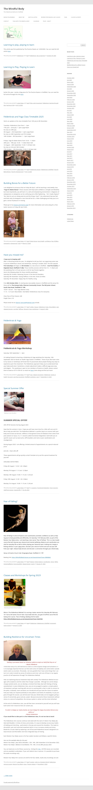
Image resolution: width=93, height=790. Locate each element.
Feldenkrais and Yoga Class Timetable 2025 (24, 116)
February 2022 (71, 99)
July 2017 (69, 151)
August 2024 (70, 84)
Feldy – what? (47, 21)
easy (31, 375)
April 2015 (69, 199)
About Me (21, 17)
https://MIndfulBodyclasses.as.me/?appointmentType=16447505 (23, 619)
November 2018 (71, 134)
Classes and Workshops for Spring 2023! (22, 575)
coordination (46, 562)
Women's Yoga (28, 309)
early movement (37, 103)
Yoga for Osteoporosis (17, 172)
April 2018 (69, 145)
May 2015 (69, 197)
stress (25, 764)
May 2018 (69, 143)
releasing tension (8, 309)
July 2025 (69, 80)
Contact (6, 21)
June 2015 (69, 195)
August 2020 (70, 115)
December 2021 (71, 104)
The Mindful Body (14, 8)
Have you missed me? (14, 254)
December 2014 (71, 208)
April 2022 (69, 97)
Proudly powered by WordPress (11, 782)
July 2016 (69, 169)
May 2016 (69, 173)
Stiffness (21, 309)
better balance (39, 562)
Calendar (36, 21)
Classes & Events (76, 17)
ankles (32, 307)
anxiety (32, 762)
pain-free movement (18, 377)
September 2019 (71, 130)
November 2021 (71, 106)
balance (32, 562)
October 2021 (70, 108)
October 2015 (70, 186)
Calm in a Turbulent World (42, 762)
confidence (48, 241)
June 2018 (69, 141)
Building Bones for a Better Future (19, 183)
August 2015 (70, 191)
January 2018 (70, 147)
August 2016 (70, 167)
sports (33, 564)
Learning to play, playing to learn (19, 44)
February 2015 (71, 204)
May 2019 (69, 132)
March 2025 (70, 82)
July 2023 (69, 89)
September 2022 (71, 95)
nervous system (8, 764)
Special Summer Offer (14, 388)
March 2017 (70, 160)
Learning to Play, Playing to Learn (19, 67)
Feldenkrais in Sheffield (47, 169)
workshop (33, 377)
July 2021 (69, 110)
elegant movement (38, 375)
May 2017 (69, 156)
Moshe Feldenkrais (9, 17)
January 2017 (70, 162)
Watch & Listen (32, 17)
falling (56, 562)
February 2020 (71, 125)
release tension (26, 564)
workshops (35, 309)
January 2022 (70, 102)
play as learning (41, 55)
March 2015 (70, 201)
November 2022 (71, 93)
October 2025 (70, 78)
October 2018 (70, 136)
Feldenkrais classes (35, 169)
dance (52, 562)
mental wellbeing (8, 564)
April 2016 (69, 175)
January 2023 (70, 91)
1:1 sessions (33, 488)
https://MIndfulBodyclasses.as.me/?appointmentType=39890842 (31, 557)
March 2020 (70, 123)
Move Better (52, 307)
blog (31, 103)
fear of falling (54, 241)
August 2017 (70, 149)
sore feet (15, 309)
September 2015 (71, 188)
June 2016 (69, 171)
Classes (36, 307)
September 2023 (71, 86)
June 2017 (69, 154)
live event (10, 377)
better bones (33, 241)
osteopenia (7, 243)
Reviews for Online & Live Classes (50, 17)
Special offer (17, 490)
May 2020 (69, 121)
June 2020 (69, 119)
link (39, 749)
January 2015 (70, 206)
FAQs (65, 17)
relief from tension (9, 490)
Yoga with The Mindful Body (21, 21)
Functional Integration (43, 488)
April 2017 (69, 158)
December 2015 (71, 182)
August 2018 (70, 138)
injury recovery (54, 488)
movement (53, 623)
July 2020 (69, 117)
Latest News (20, 103)
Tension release (31, 764)
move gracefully (17, 564)
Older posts (8, 775)
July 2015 (69, 193)
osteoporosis (13, 243)
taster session (7, 625)
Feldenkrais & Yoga (12, 320)
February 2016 (71, 178)
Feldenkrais (20, 55)
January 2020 (70, 128)
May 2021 (69, 112)
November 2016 (71, 165)
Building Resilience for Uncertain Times (22, 636)
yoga (19, 243)
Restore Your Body (18, 764)
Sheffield (27, 377)
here (9, 51)
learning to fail (10, 105)
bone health (41, 241)
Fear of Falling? (11, 501)
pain (57, 307)
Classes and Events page (20, 205)
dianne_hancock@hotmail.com (25, 302)
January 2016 (70, 180)
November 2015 (71, 184)
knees (47, 307)
